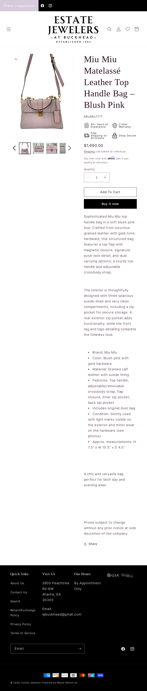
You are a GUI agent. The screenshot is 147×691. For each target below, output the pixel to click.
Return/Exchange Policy (22, 612)
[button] (8, 29)
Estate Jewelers (31, 682)
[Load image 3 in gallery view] (51, 148)
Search (15, 601)
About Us (17, 583)
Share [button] (93, 544)
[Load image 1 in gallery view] (24, 148)
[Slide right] (70, 148)
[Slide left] (14, 148)
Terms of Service (22, 633)
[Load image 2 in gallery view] (38, 148)
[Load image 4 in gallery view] (65, 148)
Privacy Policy (20, 624)
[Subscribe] (79, 648)
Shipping (89, 151)
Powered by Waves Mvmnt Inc (60, 682)
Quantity (89, 169)
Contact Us (18, 592)
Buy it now (110, 204)
